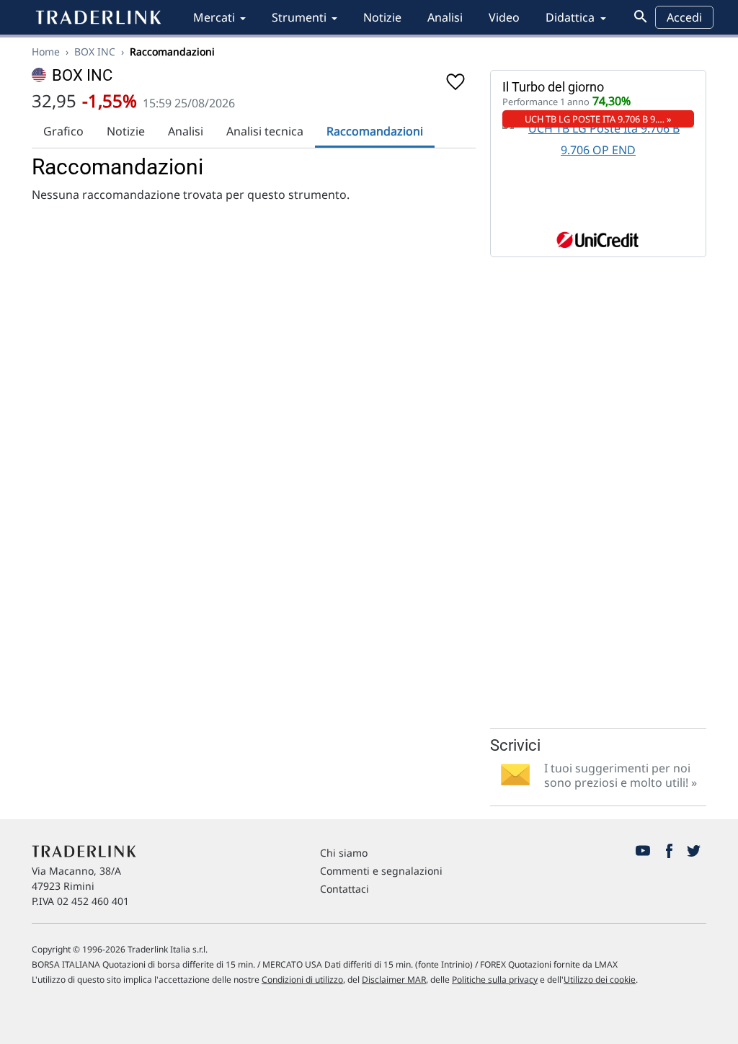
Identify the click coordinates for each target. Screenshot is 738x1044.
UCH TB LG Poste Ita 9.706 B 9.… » (598, 118)
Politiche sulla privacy (495, 979)
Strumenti (299, 17)
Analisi (445, 17)
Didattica (570, 17)
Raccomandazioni (374, 131)
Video (504, 17)
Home (46, 51)
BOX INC (94, 51)
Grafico (63, 131)
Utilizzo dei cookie (600, 979)
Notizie (382, 17)
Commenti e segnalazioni (381, 871)
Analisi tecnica (264, 131)
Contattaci (344, 889)
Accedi (684, 17)
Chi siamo (344, 853)
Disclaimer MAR (394, 979)
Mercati (214, 17)
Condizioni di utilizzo (302, 979)
